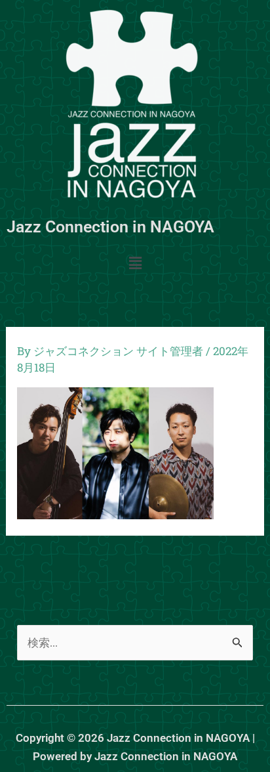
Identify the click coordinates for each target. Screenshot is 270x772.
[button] (135, 263)
